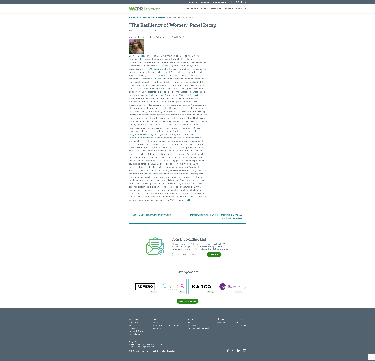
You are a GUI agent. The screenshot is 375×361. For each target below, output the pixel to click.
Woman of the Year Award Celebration (165, 325)
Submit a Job (220, 322)
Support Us (241, 9)
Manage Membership (219, 2)
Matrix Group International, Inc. (163, 351)
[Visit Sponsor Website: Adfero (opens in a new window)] (145, 286)
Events (204, 9)
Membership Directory (136, 331)
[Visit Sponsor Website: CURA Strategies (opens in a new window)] (173, 286)
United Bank (145, 170)
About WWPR (193, 2)
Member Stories (134, 334)
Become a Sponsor (187, 301)
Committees (133, 328)
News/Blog (216, 9)
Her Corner (191, 95)
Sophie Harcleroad (138, 56)
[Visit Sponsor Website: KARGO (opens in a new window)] (201, 286)
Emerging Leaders (158, 328)
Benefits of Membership (137, 322)
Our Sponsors (237, 322)
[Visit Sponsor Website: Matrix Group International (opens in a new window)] (230, 286)
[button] (245, 286)
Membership (192, 9)
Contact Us (205, 2)
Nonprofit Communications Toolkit (197, 328)
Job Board (228, 9)
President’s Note (191, 325)
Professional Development (148, 30)
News (188, 322)
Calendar (155, 322)
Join (130, 325)
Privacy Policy (134, 342)
